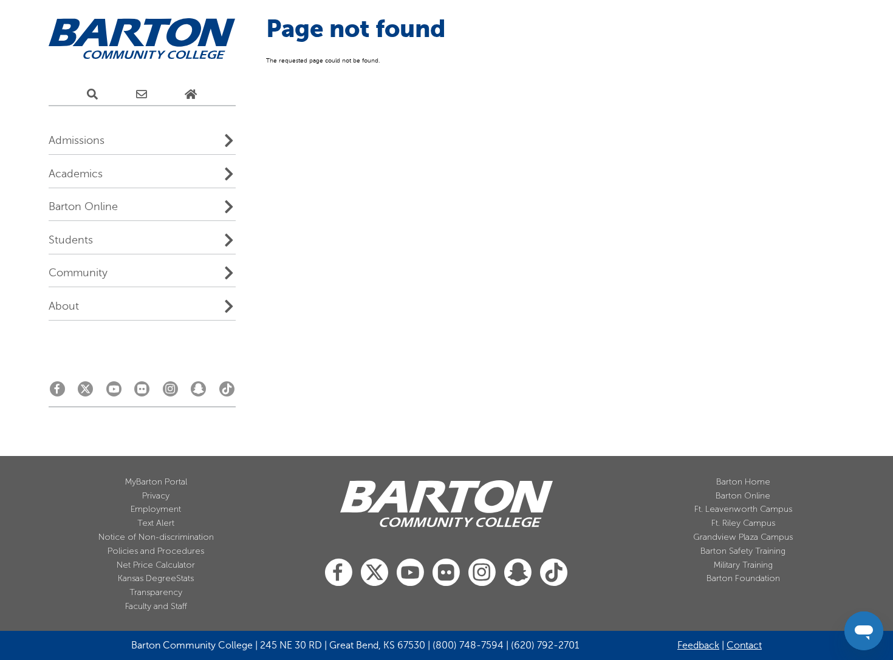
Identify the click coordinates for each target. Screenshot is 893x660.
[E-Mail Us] (141, 94)
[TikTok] (226, 392)
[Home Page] (191, 94)
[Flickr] (141, 392)
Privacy (155, 496)
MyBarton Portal (156, 482)
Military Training (743, 565)
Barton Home (743, 482)
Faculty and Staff (156, 606)
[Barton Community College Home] (142, 39)
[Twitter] (85, 392)
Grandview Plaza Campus (743, 537)
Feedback (698, 645)
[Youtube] (113, 392)
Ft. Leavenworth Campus (743, 509)
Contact (744, 645)
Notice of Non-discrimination (156, 537)
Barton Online (743, 496)
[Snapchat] (198, 392)
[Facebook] (57, 392)
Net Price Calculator (156, 565)
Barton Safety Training (742, 551)
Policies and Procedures (156, 551)
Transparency (155, 592)
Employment (156, 509)
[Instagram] (170, 392)
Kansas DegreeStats (156, 578)
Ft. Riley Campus (743, 523)
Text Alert (155, 523)
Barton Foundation (743, 578)
